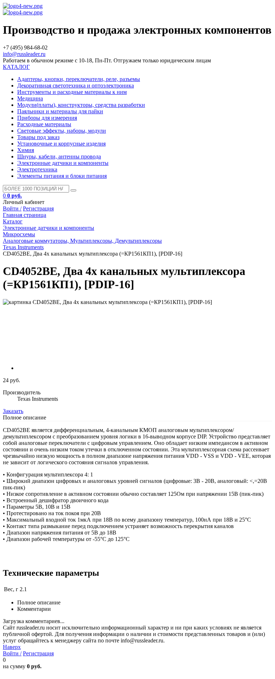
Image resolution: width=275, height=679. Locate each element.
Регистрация (38, 208)
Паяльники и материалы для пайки (60, 111)
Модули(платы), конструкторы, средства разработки (81, 105)
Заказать (13, 411)
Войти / (12, 208)
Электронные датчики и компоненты (62, 163)
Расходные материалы (44, 124)
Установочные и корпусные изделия (61, 144)
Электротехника (37, 169)
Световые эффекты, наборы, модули (61, 131)
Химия (25, 150)
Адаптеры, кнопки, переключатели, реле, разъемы (78, 79)
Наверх (12, 647)
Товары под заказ (38, 137)
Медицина (30, 98)
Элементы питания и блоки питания (62, 176)
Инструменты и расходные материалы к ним (72, 92)
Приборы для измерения (47, 118)
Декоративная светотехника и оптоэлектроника (75, 85)
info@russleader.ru (24, 54)
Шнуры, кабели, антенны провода (59, 156)
